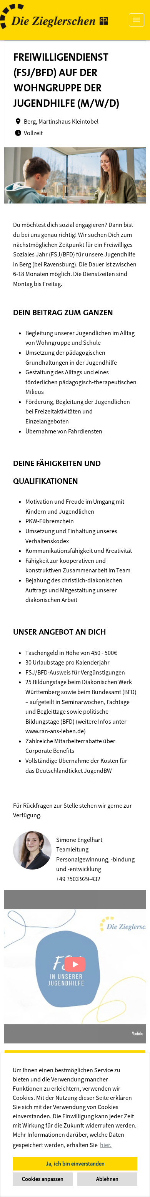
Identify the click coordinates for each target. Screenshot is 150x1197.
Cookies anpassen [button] (42, 1179)
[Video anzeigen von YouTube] (75, 966)
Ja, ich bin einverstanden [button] (75, 1163)
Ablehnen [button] (107, 1179)
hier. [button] (106, 1145)
